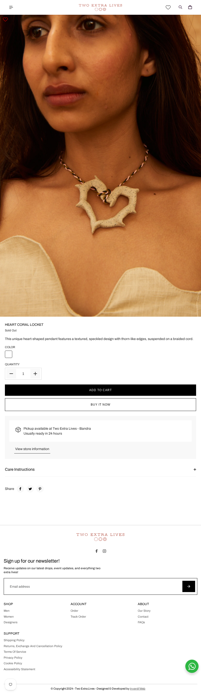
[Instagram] (104, 551)
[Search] (180, 7)
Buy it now (100, 404)
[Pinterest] (40, 489)
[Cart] (190, 7)
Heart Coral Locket (24, 324)
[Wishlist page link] (168, 7)
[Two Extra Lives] (100, 7)
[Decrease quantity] (11, 373)
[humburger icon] (11, 7)
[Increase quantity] (35, 373)
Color (10, 347)
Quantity (12, 364)
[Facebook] (20, 489)
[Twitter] (30, 489)
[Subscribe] (188, 586)
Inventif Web (137, 688)
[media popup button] (192, 311)
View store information (32, 449)
